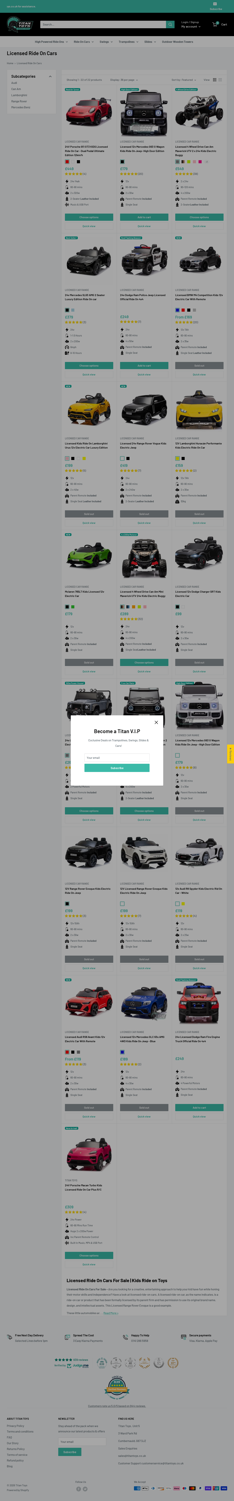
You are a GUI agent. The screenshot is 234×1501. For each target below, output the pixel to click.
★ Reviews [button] (230, 754)
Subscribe (117, 768)
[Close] (156, 722)
